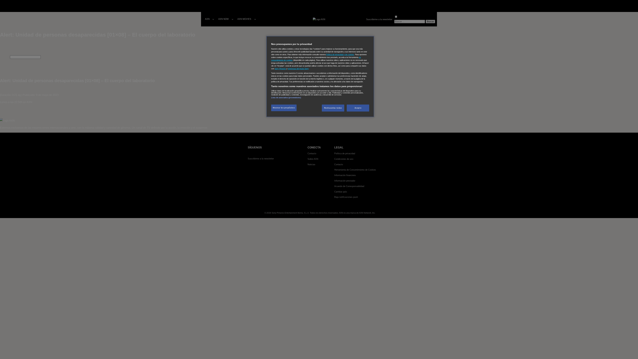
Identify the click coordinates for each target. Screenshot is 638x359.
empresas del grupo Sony (298, 69)
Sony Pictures (280, 69)
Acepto (358, 108)
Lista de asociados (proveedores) (286, 98)
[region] (320, 76)
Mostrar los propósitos (284, 108)
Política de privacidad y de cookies (340, 55)
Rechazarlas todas (333, 108)
